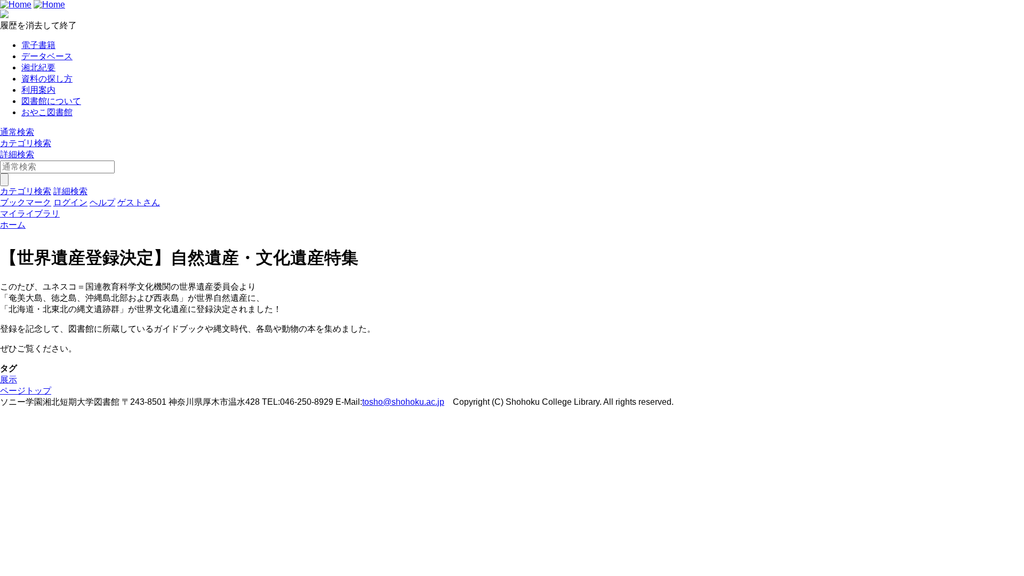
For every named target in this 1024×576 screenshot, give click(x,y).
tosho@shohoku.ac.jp (403, 401)
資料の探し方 (47, 78)
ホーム (13, 224)
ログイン (70, 202)
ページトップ (25, 390)
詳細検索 (17, 154)
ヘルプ (102, 202)
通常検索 (17, 132)
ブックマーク (25, 202)
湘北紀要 (38, 67)
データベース (47, 56)
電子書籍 (38, 45)
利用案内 (38, 89)
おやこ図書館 (47, 112)
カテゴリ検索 (25, 143)
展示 (8, 379)
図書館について (51, 101)
